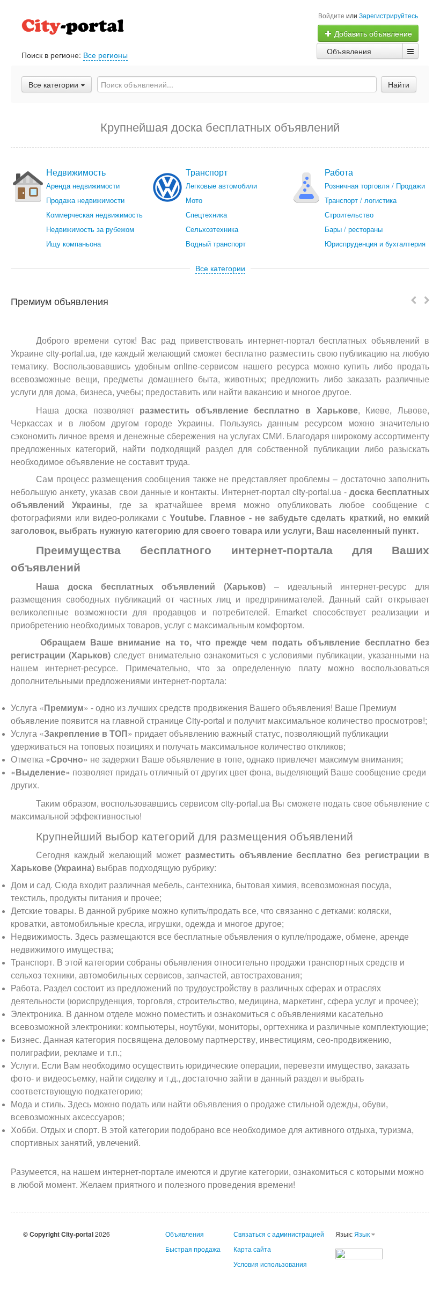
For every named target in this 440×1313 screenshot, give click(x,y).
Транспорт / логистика (361, 200)
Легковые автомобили (221, 185)
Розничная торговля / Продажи (375, 185)
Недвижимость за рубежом (90, 229)
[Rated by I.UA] (359, 1252)
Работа (339, 172)
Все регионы (105, 54)
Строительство (349, 214)
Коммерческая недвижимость (94, 214)
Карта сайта (252, 1248)
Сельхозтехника (212, 229)
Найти (398, 84)
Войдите (331, 15)
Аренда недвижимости (83, 185)
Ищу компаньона (73, 243)
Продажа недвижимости (85, 200)
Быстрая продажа (193, 1248)
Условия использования (270, 1263)
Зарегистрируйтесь (388, 15)
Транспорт (207, 172)
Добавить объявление (372, 33)
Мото (194, 200)
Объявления (349, 51)
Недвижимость (76, 172)
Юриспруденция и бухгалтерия (375, 243)
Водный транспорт (216, 243)
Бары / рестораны (354, 229)
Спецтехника (206, 214)
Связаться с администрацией (278, 1233)
